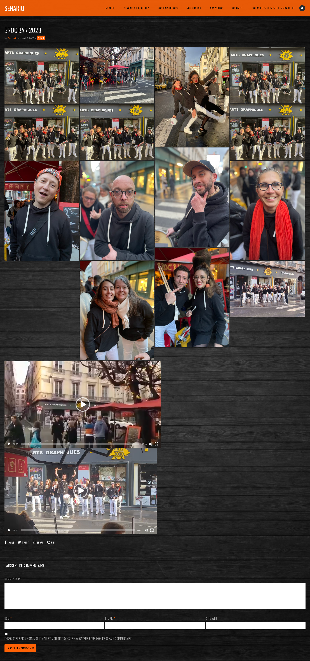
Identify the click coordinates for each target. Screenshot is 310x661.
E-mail (110, 618)
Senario (14, 8)
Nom (8, 618)
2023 (41, 38)
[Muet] (150, 444)
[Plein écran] (156, 444)
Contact (237, 8)
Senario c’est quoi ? (136, 8)
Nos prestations (168, 8)
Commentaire (12, 579)
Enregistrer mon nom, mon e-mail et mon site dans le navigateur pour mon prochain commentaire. (68, 638)
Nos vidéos (216, 8)
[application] (82, 404)
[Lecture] (9, 444)
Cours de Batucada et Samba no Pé (273, 8)
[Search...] (302, 8)
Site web (211, 618)
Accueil (110, 8)
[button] (83, 404)
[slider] (80, 444)
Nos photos (194, 8)
